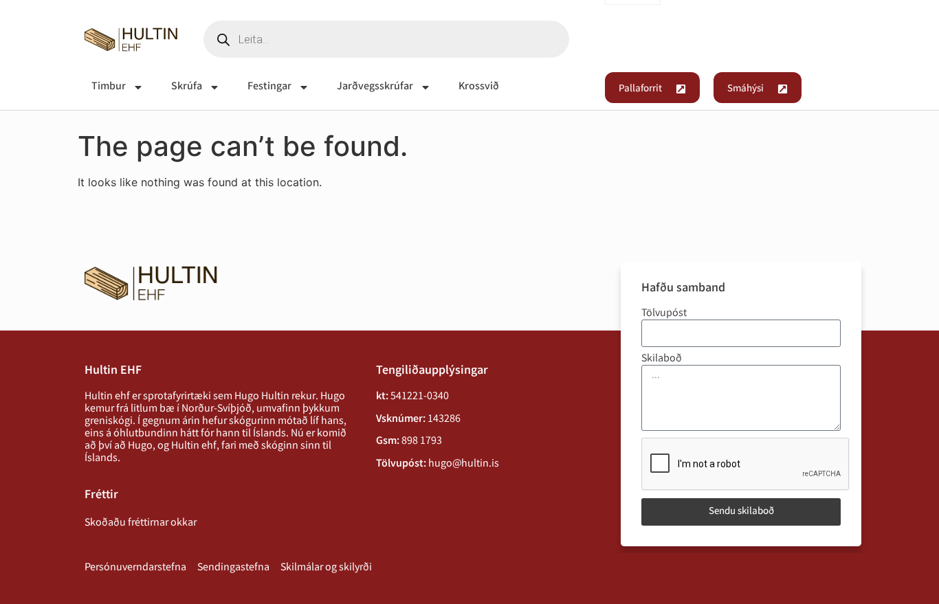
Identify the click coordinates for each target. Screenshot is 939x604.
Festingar (269, 87)
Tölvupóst (664, 314)
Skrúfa (186, 87)
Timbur (108, 87)
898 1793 (421, 441)
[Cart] (837, 41)
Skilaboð (661, 359)
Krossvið (479, 87)
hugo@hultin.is (463, 464)
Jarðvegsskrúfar (375, 87)
